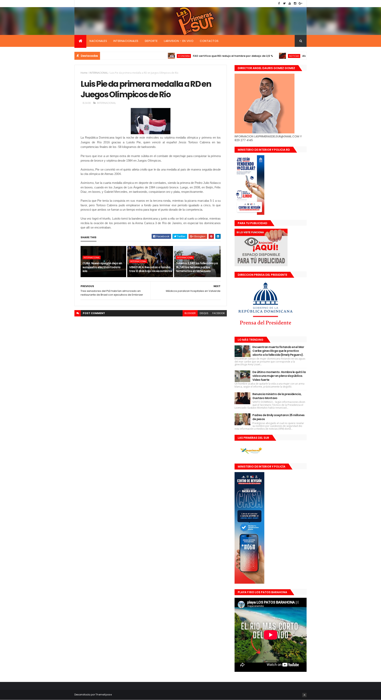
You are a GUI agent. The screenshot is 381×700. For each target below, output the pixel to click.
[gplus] (300, 3)
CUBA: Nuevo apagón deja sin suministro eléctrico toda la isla (102, 267)
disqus (204, 313)
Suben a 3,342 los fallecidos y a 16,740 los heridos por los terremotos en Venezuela (197, 267)
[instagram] (295, 3)
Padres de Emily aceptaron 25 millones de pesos (278, 417)
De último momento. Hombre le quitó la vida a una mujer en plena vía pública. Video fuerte (279, 376)
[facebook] (279, 3)
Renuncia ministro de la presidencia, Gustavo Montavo (276, 396)
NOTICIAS (278, 55)
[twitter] (284, 3)
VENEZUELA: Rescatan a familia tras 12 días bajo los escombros (150, 269)
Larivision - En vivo (178, 41)
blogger (190, 313)
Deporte (151, 41)
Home (84, 72)
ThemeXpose (103, 694)
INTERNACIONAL (98, 72)
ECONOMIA (167, 55)
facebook (218, 313)
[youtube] (290, 3)
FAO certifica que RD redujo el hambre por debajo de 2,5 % (216, 56)
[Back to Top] (304, 695)
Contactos (209, 41)
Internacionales (126, 41)
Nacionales (98, 41)
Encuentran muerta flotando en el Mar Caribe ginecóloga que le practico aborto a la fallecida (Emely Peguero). (278, 351)
